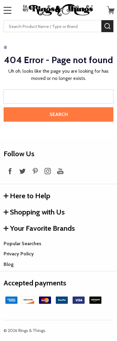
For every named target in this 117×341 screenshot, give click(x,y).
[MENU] (7, 10)
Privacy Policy (19, 254)
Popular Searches (22, 243)
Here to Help (30, 195)
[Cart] (110, 10)
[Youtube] (60, 171)
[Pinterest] (35, 171)
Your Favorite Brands (42, 228)
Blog (9, 264)
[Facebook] (10, 171)
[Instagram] (47, 171)
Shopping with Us (37, 212)
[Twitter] (22, 171)
